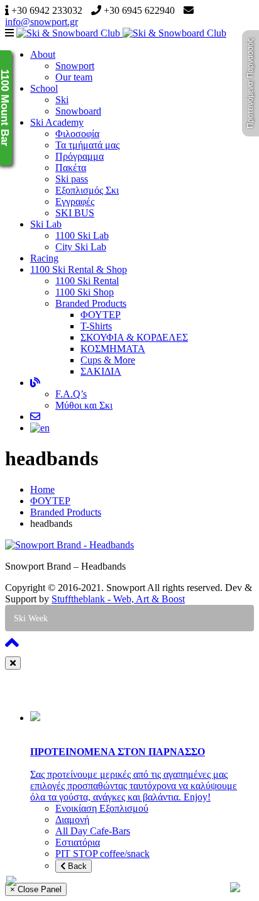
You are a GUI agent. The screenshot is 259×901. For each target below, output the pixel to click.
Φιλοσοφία (77, 133)
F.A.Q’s (71, 394)
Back (76, 866)
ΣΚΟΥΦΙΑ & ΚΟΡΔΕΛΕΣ (134, 337)
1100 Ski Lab (82, 235)
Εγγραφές (74, 201)
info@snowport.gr (41, 21)
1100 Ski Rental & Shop (78, 269)
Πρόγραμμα (79, 156)
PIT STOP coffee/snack (102, 853)
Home (42, 489)
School (44, 88)
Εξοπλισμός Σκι (87, 190)
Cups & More (107, 360)
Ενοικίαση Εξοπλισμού (101, 808)
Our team (73, 77)
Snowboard (78, 111)
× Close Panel (36, 889)
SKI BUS (74, 212)
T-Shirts (96, 326)
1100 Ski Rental (87, 280)
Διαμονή (72, 819)
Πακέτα (70, 167)
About (42, 54)
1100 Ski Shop (84, 292)
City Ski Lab (80, 246)
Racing (44, 258)
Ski (62, 99)
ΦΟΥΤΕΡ (100, 314)
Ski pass (71, 179)
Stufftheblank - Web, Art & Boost (118, 599)
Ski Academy (57, 122)
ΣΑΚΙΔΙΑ (100, 371)
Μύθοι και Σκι (84, 405)
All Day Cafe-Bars (92, 831)
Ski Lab (46, 224)
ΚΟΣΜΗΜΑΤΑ (112, 348)
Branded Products (90, 303)
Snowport (74, 65)
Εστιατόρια (77, 842)
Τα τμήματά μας (87, 145)
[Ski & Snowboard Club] (121, 33)
